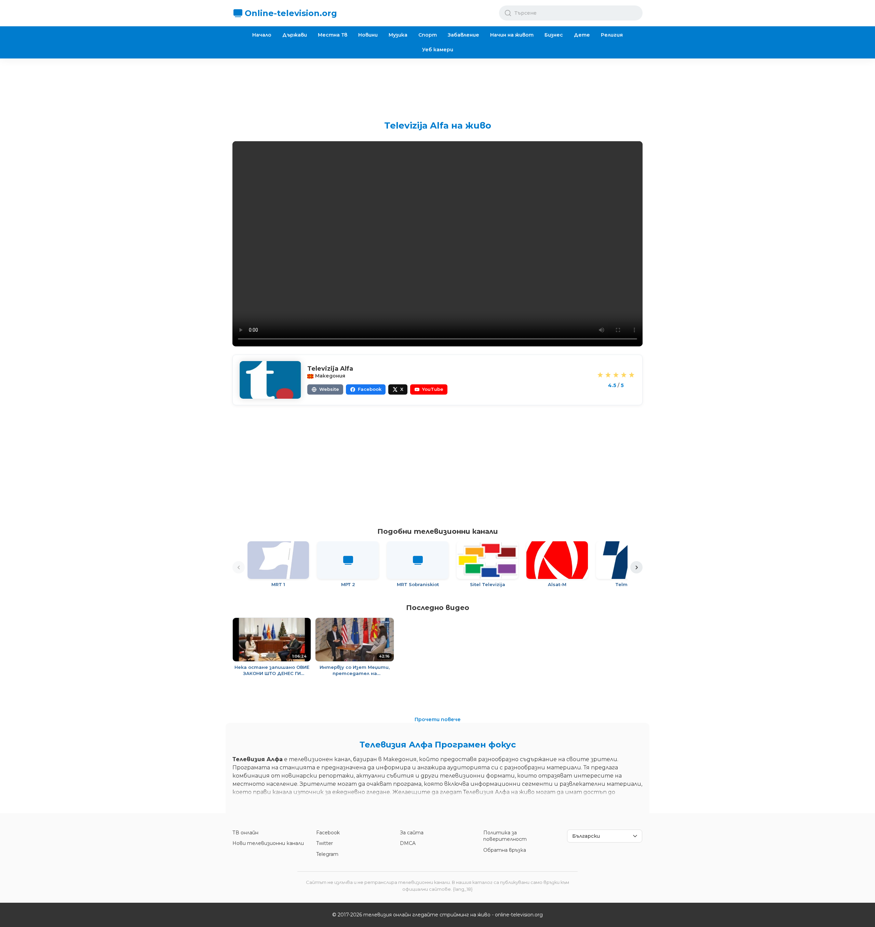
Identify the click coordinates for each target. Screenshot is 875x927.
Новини (368, 35)
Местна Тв (332, 35)
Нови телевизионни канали (268, 843)
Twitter (324, 843)
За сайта (411, 833)
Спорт (427, 35)
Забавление (463, 35)
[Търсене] (507, 13)
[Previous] (238, 567)
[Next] (636, 567)
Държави (294, 35)
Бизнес (553, 35)
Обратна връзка (504, 850)
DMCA (408, 843)
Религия (612, 35)
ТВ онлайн (245, 833)
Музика (398, 35)
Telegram (327, 854)
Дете (582, 35)
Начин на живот (512, 35)
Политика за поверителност (505, 836)
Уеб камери (437, 50)
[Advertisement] (437, 84)
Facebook (328, 833)
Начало (261, 35)
